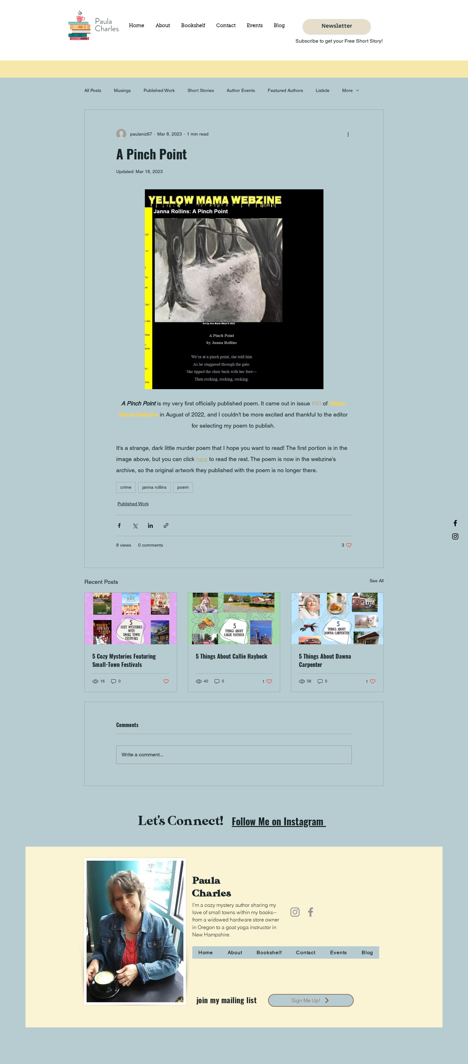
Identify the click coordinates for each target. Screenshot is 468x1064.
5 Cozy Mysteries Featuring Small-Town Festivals (124, 660)
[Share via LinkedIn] (150, 525)
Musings (122, 90)
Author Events (241, 90)
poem (183, 487)
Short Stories (201, 90)
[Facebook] (455, 523)
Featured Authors (285, 90)
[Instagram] (455, 536)
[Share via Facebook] (119, 525)
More (347, 90)
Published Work (159, 90)
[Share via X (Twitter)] (135, 525)
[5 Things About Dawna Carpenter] (337, 618)
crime (125, 487)
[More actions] (348, 134)
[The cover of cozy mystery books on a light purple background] (131, 618)
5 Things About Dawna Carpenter (325, 660)
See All (377, 580)
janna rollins (154, 487)
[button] (192, 26)
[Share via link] (166, 525)
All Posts (92, 90)
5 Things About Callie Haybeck (231, 656)
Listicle (323, 90)
